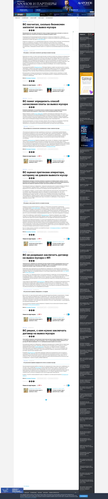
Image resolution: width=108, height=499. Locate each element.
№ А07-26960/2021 (38, 113)
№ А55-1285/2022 (36, 208)
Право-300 (17, 17)
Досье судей (33, 17)
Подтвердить (83, 496)
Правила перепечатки (54, 492)
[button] (29, 30)
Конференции (25, 17)
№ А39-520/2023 (41, 39)
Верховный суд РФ (42, 78)
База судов (41, 17)
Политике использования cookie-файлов (28, 497)
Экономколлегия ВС (53, 78)
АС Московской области (33, 304)
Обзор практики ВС (28, 289)
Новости (82, 34)
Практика (26, 126)
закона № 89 (38, 367)
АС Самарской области (55, 227)
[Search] (77, 17)
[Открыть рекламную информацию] (92, 94)
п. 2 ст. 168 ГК (66, 271)
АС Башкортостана (51, 146)
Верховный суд (38, 67)
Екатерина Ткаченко (31, 78)
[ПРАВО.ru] (19, 14)
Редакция (26, 492)
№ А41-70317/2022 (29, 272)
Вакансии (45, 492)
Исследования (49, 17)
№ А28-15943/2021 (39, 346)
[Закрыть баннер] (22, 488)
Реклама (40, 492)
